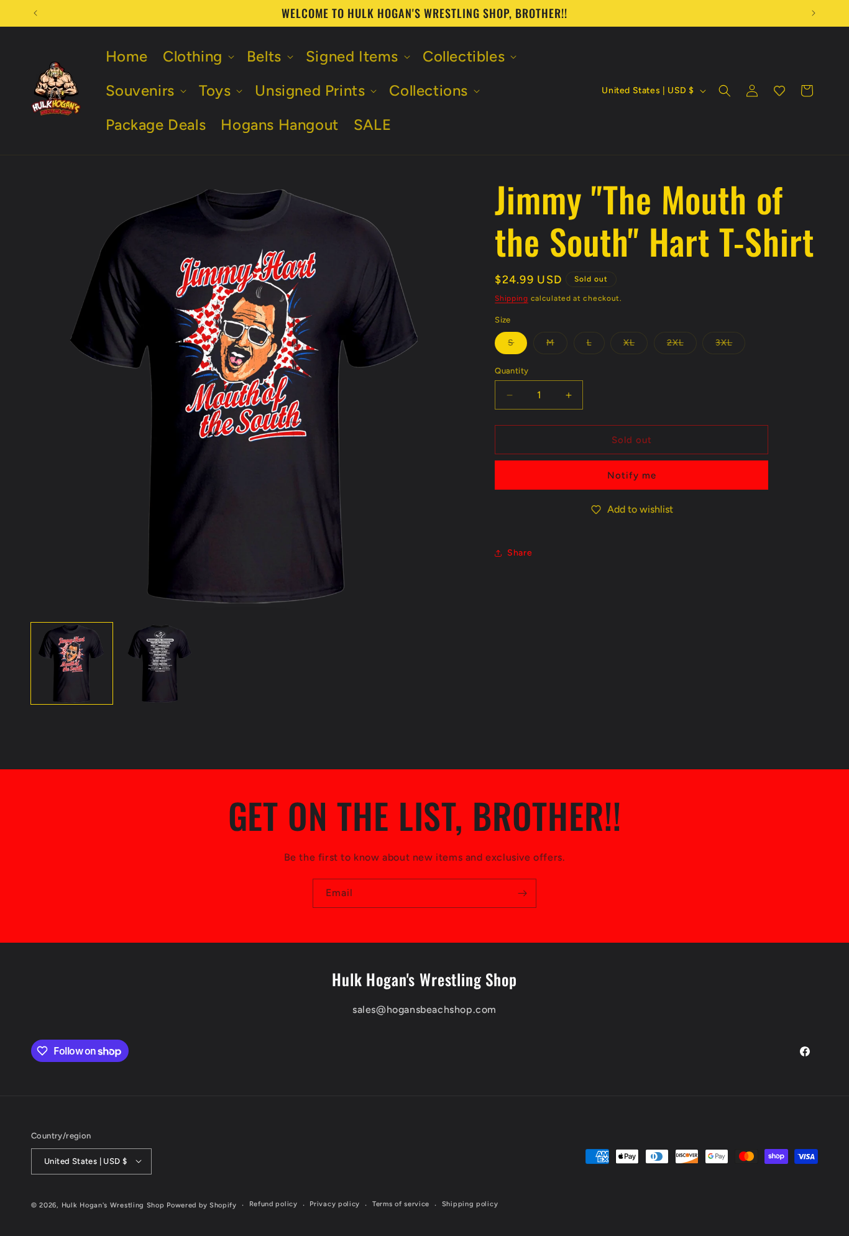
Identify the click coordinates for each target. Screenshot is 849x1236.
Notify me (631, 475)
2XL (682, 345)
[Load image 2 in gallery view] (159, 663)
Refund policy (273, 1204)
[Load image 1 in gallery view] (71, 663)
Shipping (511, 298)
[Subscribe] (522, 893)
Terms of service (400, 1204)
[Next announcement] (813, 13)
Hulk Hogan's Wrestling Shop (113, 1205)
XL (635, 345)
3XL (730, 345)
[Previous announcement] (35, 13)
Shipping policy (470, 1204)
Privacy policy (335, 1204)
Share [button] (519, 552)
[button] (197, 56)
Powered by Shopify (202, 1205)
